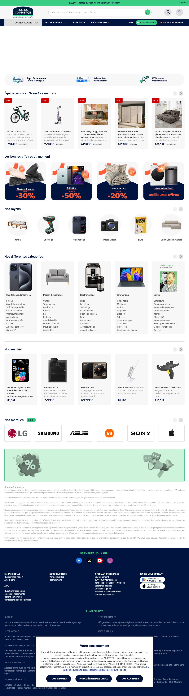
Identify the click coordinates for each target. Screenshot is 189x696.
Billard (164, 653)
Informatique (123, 295)
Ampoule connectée (15, 327)
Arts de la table (50, 320)
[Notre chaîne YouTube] (100, 560)
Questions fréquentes (14, 591)
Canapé (46, 301)
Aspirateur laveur (88, 330)
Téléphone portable (15, 307)
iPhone (9, 301)
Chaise (46, 310)
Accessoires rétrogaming (68, 622)
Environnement (101, 577)
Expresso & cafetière (108, 625)
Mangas (158, 314)
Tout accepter (129, 678)
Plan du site (94, 611)
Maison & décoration (53, 295)
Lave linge (84, 304)
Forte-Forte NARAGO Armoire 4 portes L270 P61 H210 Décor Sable (130, 134)
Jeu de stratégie (155, 651)
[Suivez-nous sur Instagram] (110, 560)
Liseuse (9, 323)
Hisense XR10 (88, 387)
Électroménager (87, 295)
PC (18, 636)
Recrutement (55, 580)
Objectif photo (34, 668)
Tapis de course (170, 679)
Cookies (121, 583)
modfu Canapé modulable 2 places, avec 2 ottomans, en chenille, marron (168, 134)
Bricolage (48, 240)
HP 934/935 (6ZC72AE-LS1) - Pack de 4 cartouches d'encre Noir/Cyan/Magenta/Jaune (20, 392)
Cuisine (157, 330)
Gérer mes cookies (103, 586)
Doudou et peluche (173, 651)
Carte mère (122, 323)
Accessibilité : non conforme (107, 592)
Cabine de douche (169, 636)
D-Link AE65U (124, 387)
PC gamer (121, 310)
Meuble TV (48, 307)
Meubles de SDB (50, 327)
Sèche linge (85, 307)
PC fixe (120, 307)
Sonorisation (10, 625)
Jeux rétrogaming (52, 625)
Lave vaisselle (86, 310)
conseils (88, 533)
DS (53, 622)
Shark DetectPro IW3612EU (57, 131)
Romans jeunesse (162, 320)
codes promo (99, 533)
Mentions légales (102, 589)
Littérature (159, 301)
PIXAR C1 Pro (13, 131)
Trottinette (162, 682)
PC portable (122, 301)
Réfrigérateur (103, 622)
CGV (96, 580)
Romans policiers (162, 304)
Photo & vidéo (109, 240)
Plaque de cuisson (88, 314)
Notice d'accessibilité (104, 594)
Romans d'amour (162, 310)
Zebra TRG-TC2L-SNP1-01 (167, 387)
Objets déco (48, 330)
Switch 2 (30, 622)
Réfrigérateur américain (134, 622)
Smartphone (79, 240)
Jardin (18, 240)
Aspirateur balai (87, 327)
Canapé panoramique (56, 688)
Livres (157, 295)
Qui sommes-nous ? (13, 577)
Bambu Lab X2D (52, 387)
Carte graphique (124, 320)
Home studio (36, 625)
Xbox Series (23, 625)
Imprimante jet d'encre (127, 330)
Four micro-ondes (151, 625)
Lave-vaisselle (154, 622)
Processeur (122, 327)
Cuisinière (137, 625)
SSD (26, 639)
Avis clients (9, 580)
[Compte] (168, 12)
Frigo (82, 301)
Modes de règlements (14, 594)
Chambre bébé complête (160, 665)
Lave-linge (117, 622)
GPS (171, 682)
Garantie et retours (13, 597)
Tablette (120, 317)
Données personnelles (104, 583)
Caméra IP (11, 330)
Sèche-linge (125, 625)
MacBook (25, 636)
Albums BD (159, 317)
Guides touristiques (163, 327)
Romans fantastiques (164, 307)
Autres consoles (17, 622)
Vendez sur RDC (56, 577)
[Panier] (179, 12)
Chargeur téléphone (15, 314)
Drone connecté (11, 653)
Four (82, 317)
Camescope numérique (15, 671)
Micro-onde (85, 320)
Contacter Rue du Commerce (17, 600)
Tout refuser (58, 678)
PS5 (6, 622)
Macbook (121, 304)
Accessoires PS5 (43, 622)
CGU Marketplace (108, 580)
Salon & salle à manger (171, 240)
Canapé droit (39, 688)
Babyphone (179, 665)
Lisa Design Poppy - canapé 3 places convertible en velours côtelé (94, 134)
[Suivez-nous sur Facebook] (79, 560)
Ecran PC (121, 314)
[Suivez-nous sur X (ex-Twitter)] (89, 560)
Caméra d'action (35, 671)
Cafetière (84, 323)
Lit (44, 314)
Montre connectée (14, 320)
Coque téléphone (14, 310)
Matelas (47, 317)
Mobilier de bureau (51, 323)
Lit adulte (18, 685)
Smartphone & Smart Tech (18, 295)
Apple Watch (12, 317)
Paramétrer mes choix (93, 678)
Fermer (184, 3)
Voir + (31, 420)
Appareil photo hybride (15, 668)
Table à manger (50, 304)
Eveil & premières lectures (165, 323)
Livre (140, 240)
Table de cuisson (170, 622)
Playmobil (155, 653)
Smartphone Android (15, 304)
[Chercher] (147, 12)
